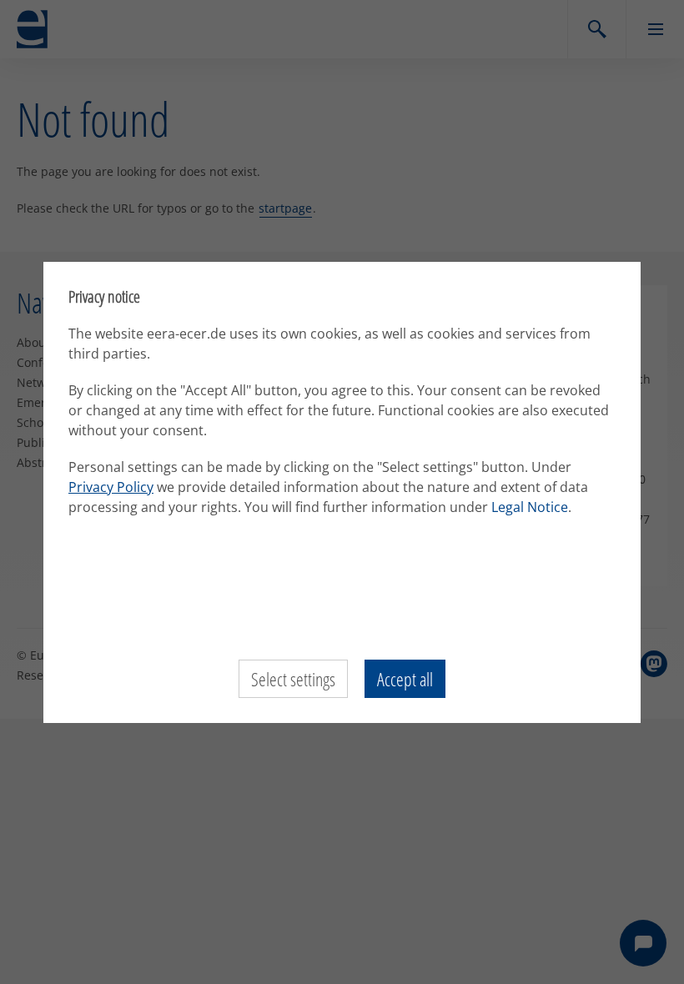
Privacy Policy (110, 487)
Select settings (293, 678)
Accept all (405, 678)
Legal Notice (529, 507)
